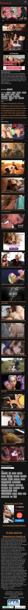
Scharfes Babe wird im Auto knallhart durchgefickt (13, 355)
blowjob (13, 92)
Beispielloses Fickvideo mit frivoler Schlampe (12, 157)
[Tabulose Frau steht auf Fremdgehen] (14, 166)
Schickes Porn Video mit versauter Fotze (11, 372)
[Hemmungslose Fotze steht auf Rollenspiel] (14, 400)
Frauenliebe (5, 110)
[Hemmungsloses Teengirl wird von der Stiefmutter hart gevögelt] (14, 293)
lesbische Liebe (6, 115)
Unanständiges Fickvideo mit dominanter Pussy (13, 338)
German (12, 94)
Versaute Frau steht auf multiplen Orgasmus (12, 426)
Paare (8, 118)
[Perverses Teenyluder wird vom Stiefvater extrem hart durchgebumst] (14, 201)
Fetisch (14, 108)
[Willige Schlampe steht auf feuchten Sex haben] (14, 184)
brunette (19, 92)
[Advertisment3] (14, 241)
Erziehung (8, 108)
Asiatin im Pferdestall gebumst (8, 228)
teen (16, 98)
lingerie (17, 94)
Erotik (3, 108)
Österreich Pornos (14, 589)
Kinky (13, 113)
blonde (22, 103)
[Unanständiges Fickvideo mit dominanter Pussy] (14, 329)
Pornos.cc (5, 3)
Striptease (11, 98)
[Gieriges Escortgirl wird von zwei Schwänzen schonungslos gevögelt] (14, 130)
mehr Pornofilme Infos (6, 83)
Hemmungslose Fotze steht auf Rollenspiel (11, 409)
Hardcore (19, 111)
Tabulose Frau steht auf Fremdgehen (10, 175)
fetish (2, 94)
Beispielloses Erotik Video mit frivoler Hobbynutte (13, 320)
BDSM (12, 103)
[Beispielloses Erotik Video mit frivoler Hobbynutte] (14, 312)
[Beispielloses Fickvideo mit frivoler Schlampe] (14, 149)
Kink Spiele (8, 113)
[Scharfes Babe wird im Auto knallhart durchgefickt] (14, 347)
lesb (23, 113)
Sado (11, 118)
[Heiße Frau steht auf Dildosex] (14, 435)
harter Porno (19, 485)
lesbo (14, 115)
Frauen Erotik (21, 108)
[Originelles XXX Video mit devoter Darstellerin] (14, 276)
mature (10, 96)
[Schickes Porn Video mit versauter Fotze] (14, 364)
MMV (10, 100)
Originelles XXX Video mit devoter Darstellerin (12, 284)
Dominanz (22, 106)
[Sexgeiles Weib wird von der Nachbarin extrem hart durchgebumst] (14, 453)
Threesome (21, 98)
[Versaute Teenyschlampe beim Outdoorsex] (14, 258)
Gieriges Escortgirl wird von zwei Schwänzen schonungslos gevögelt (12, 139)
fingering (7, 94)
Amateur (8, 92)
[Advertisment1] (14, 42)
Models (3, 118)
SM (22, 118)
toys (25, 117)
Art (9, 103)
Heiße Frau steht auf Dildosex (8, 444)
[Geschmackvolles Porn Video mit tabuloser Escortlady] (14, 381)
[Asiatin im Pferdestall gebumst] (14, 220)
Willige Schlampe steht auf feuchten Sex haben (13, 192)
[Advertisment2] (14, 61)
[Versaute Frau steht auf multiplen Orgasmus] (14, 418)
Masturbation (4, 96)
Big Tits (16, 103)
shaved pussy (4, 98)
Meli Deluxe (9, 89)
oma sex (21, 589)
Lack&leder (18, 113)
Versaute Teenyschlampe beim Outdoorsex (11, 267)
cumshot (24, 92)
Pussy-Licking (16, 96)
